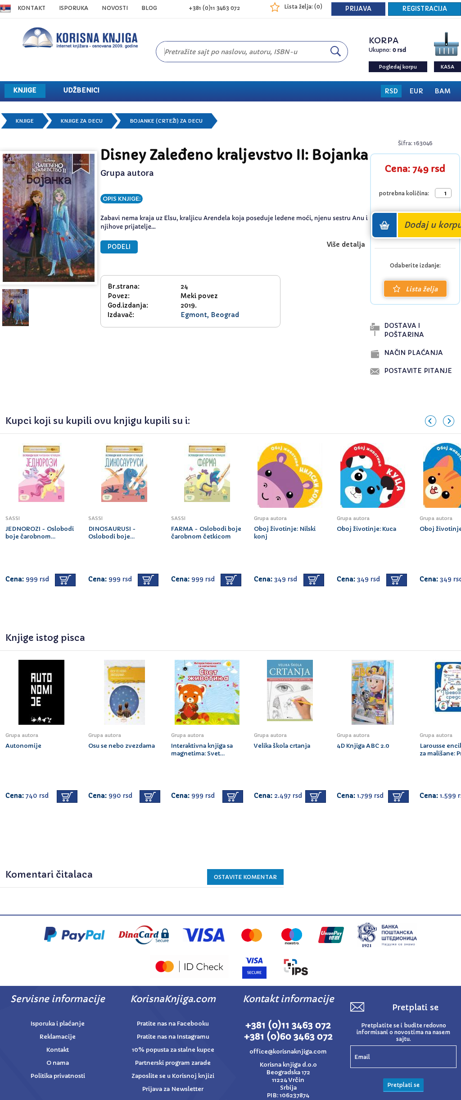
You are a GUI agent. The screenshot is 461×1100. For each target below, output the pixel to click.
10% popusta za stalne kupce (173, 1050)
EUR (416, 91)
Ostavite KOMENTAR (245, 877)
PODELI (119, 247)
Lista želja (422, 289)
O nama (57, 1063)
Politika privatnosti (58, 1076)
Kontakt (31, 8)
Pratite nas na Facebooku (173, 1023)
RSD (391, 91)
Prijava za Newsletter (172, 1089)
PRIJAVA (358, 9)
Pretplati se (403, 1085)
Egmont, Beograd (210, 315)
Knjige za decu (82, 121)
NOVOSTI (115, 8)
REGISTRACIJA (424, 9)
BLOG (149, 8)
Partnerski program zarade (173, 1063)
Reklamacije (58, 1036)
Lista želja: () (303, 6)
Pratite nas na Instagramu (173, 1036)
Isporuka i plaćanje (58, 1023)
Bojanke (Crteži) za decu (166, 121)
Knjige (25, 121)
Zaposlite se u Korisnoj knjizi (172, 1076)
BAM (442, 91)
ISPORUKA (73, 8)
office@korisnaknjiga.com (288, 1051)
